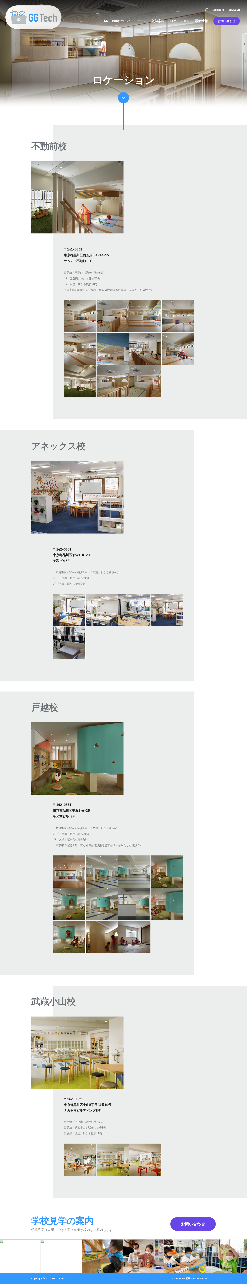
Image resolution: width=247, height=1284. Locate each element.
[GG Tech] (33, 17)
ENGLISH (234, 9)
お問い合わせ (226, 21)
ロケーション (179, 21)
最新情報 (201, 21)
